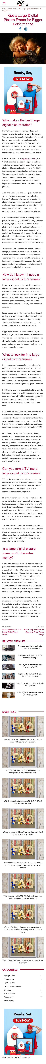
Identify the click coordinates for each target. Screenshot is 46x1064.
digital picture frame (28, 158)
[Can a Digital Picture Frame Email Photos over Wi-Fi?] (8, 667)
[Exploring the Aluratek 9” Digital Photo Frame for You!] (8, 676)
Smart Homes (12, 9)
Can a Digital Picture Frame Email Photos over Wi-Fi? (30, 665)
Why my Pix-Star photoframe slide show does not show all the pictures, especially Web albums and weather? (23, 929)
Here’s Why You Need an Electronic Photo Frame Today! (34, 632)
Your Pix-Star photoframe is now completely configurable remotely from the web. (23, 771)
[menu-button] (4, 3)
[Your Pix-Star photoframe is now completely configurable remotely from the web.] (23, 757)
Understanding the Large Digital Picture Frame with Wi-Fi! (30, 647)
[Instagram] (26, 29)
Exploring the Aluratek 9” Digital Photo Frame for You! (30, 675)
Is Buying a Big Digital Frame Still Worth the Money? (30, 656)
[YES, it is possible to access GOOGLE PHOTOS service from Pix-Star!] (23, 788)
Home (4, 9)
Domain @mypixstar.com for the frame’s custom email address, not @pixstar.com (23, 740)
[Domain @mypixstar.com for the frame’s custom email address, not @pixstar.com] (23, 726)
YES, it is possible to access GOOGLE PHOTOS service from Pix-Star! (23, 802)
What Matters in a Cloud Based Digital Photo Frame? (11, 632)
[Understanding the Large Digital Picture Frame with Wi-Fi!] (8, 648)
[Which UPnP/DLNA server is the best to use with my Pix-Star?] (23, 947)
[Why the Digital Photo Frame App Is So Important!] (8, 686)
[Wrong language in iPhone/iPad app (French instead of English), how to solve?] (23, 818)
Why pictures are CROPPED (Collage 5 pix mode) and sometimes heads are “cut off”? (23, 897)
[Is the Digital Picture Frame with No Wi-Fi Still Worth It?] (8, 695)
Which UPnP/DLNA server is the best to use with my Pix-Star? (23, 961)
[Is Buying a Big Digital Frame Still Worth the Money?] (8, 658)
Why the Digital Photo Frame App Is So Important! (30, 684)
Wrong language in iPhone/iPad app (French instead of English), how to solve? (23, 833)
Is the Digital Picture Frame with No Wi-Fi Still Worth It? (30, 693)
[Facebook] (20, 29)
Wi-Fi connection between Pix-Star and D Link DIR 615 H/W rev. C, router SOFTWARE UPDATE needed (23, 865)
